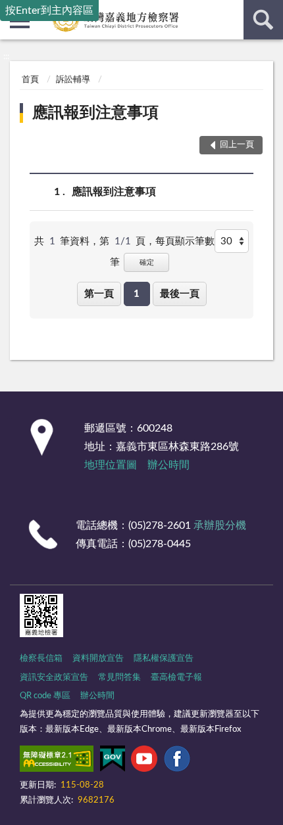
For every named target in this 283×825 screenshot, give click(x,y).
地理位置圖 (110, 465)
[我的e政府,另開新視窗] (112, 761)
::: (6, 56)
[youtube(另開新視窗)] (144, 761)
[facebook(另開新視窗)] (177, 761)
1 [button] (137, 294)
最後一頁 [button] (179, 294)
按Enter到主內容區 (49, 10)
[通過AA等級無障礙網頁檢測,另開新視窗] (56, 761)
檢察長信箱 (41, 658)
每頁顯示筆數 (185, 241)
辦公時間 (168, 465)
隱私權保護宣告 (163, 658)
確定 (147, 262)
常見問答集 (119, 677)
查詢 (263, 19)
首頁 (30, 80)
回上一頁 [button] (237, 145)
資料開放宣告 (98, 658)
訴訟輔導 (73, 80)
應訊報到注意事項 (95, 113)
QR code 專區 (45, 696)
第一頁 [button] (99, 294)
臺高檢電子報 (176, 677)
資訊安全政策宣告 (54, 677)
